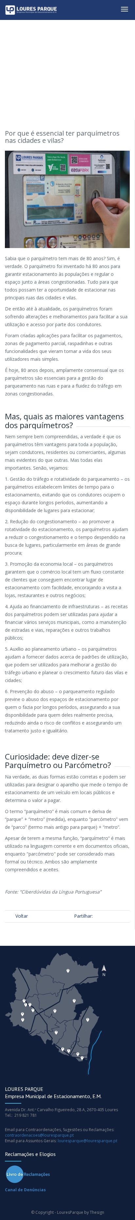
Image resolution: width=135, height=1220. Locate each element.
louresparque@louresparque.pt (87, 1141)
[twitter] (118, 916)
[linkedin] (126, 916)
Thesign (97, 1212)
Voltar (21, 916)
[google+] (109, 916)
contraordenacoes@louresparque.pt (39, 1135)
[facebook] (101, 916)
